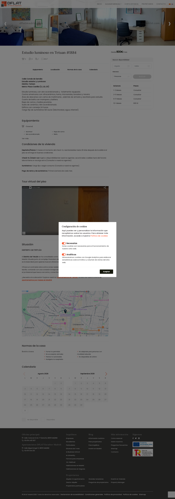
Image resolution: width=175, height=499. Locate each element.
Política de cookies (99, 236)
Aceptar (106, 271)
